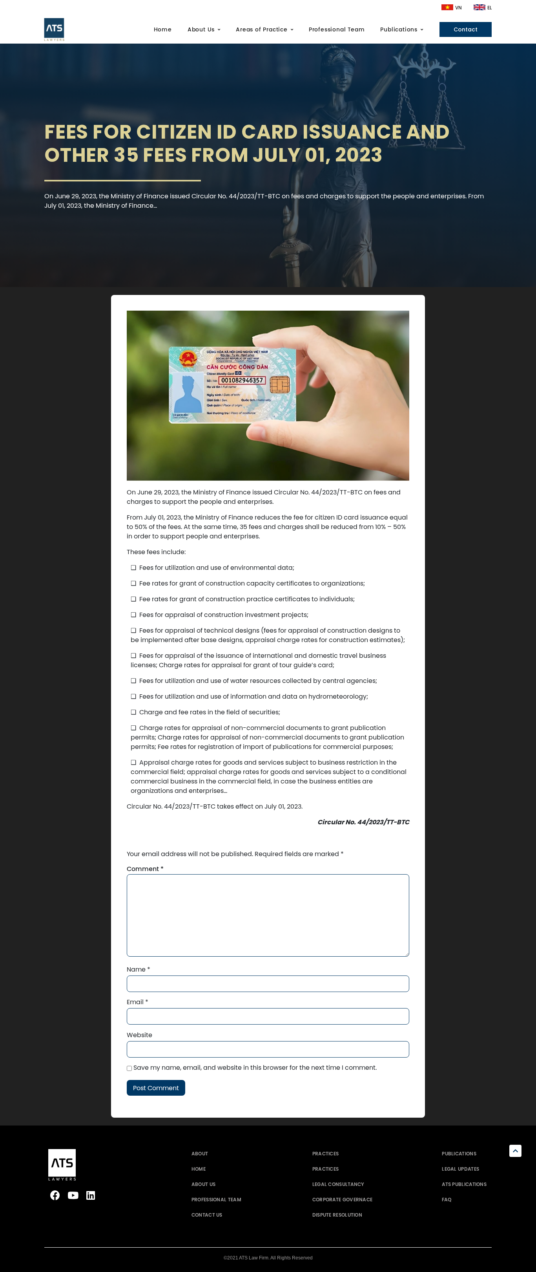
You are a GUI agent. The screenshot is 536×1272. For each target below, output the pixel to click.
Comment (145, 869)
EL (489, 7)
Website (139, 1035)
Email (137, 1002)
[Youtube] (73, 1195)
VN (458, 7)
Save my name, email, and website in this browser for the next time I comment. (255, 1067)
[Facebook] (55, 1195)
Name (138, 969)
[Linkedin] (90, 1195)
